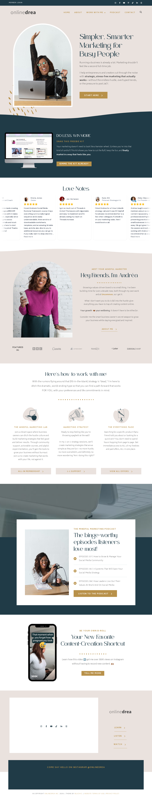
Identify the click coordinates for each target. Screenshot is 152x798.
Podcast (115, 12)
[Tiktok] (132, 3)
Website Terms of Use (94, 794)
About (78, 12)
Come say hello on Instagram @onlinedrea (76, 767)
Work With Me (94, 12)
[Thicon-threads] (141, 3)
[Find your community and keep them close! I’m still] (49, 779)
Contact (130, 12)
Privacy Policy (112, 794)
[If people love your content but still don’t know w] (76, 779)
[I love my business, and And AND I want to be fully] (129, 779)
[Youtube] (124, 3)
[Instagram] (115, 3)
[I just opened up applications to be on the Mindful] (23, 779)
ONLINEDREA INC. (52, 794)
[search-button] (141, 12)
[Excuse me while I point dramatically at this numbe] (102, 779)
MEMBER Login (15, 3)
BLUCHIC (78, 794)
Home (67, 12)
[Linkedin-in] (137, 3)
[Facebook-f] (119, 3)
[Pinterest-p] (128, 3)
